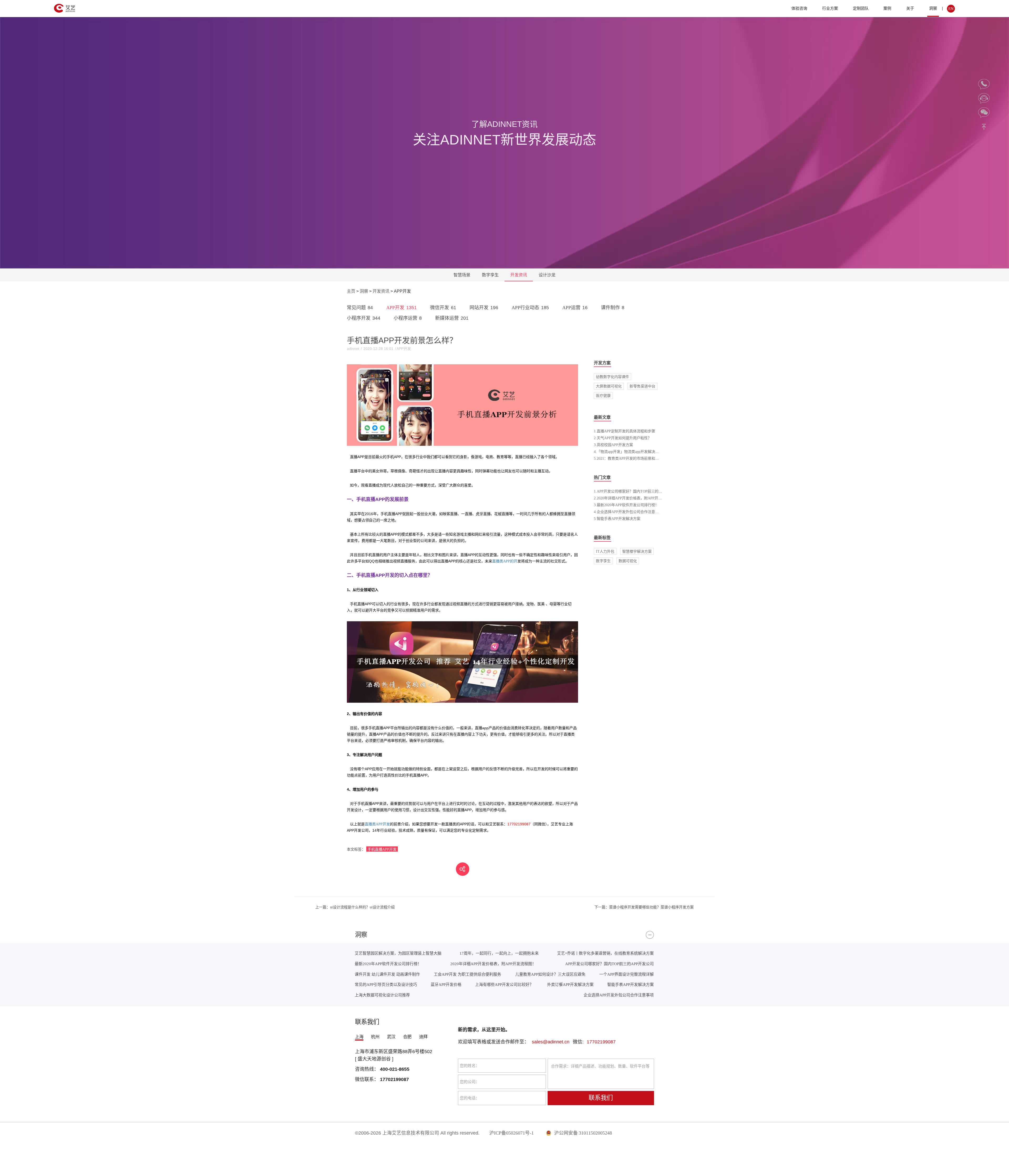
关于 (910, 8)
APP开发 (401, 307)
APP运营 (575, 307)
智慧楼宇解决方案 (637, 551)
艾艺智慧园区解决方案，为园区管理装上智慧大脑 (398, 953)
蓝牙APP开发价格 (446, 984)
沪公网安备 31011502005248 (582, 1133)
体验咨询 (799, 8)
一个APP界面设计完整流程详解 (626, 974)
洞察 (933, 8)
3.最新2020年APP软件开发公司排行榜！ (626, 505)
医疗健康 (603, 395)
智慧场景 (462, 275)
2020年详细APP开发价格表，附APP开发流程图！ (493, 964)
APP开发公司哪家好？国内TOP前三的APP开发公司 (609, 964)
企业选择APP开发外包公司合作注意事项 (619, 995)
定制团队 (861, 8)
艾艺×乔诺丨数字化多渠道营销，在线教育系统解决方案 (605, 953)
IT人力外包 (605, 551)
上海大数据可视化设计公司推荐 (382, 995)
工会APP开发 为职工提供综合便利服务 (467, 974)
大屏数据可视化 (609, 386)
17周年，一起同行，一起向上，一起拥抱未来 (499, 953)
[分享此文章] (462, 869)
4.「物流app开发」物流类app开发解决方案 (628, 451)
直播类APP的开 (504, 561)
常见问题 (360, 307)
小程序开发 (363, 318)
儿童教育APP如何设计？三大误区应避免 (550, 974)
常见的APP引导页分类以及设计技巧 (386, 984)
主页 (351, 291)
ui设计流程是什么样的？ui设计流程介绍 (355, 907)
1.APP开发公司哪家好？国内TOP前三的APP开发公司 (637, 491)
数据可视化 (628, 561)
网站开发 (484, 307)
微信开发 (443, 307)
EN (951, 9)
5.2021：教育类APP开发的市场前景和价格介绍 (632, 458)
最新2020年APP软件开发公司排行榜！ (388, 964)
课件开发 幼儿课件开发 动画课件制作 (387, 974)
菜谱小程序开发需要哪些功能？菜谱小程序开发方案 (644, 907)
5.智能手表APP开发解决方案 (617, 518)
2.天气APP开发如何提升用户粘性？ (622, 438)
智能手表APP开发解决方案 (630, 984)
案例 (887, 8)
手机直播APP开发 (382, 849)
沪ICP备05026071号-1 (511, 1133)
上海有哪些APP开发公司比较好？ (504, 984)
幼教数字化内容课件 (612, 377)
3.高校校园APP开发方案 (613, 445)
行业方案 (830, 8)
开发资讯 (518, 275)
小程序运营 (408, 318)
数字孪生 (490, 275)
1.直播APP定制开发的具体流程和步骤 (624, 431)
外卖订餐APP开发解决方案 (570, 984)
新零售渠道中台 (642, 386)
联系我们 (601, 1097)
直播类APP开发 (377, 824)
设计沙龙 (547, 275)
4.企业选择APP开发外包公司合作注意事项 (628, 512)
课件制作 (612, 307)
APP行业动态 (530, 307)
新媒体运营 (452, 318)
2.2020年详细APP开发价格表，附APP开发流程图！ (635, 498)
